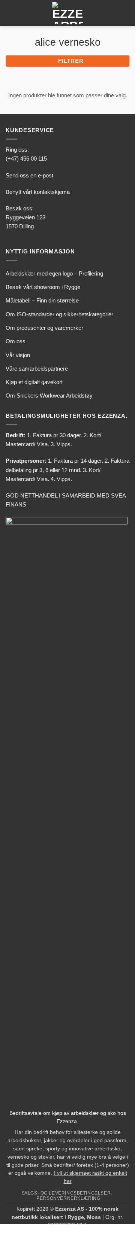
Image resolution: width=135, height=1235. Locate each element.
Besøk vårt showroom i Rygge (43, 287)
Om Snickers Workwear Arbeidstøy (49, 395)
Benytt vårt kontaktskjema (38, 192)
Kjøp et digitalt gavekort (34, 382)
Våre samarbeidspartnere (37, 368)
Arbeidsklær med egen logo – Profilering (54, 273)
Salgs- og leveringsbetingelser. (66, 1192)
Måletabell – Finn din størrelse (42, 300)
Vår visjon (18, 355)
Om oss (16, 341)
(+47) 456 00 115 (26, 158)
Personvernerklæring (68, 1198)
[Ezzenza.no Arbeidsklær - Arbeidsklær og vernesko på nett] (67, 13)
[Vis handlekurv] (125, 13)
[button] (10, 13)
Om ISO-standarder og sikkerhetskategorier (59, 314)
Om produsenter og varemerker (44, 328)
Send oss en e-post (29, 175)
